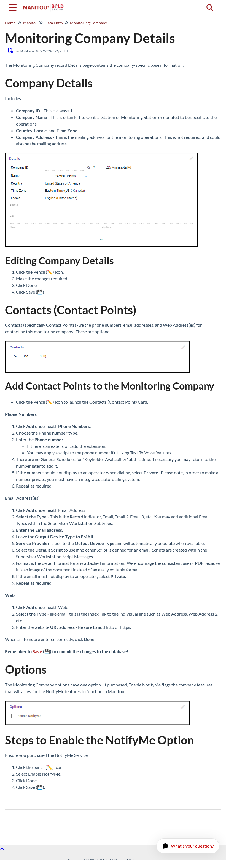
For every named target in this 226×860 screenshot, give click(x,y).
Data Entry (54, 22)
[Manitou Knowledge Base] (43, 5)
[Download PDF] (11, 50)
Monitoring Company (88, 22)
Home (10, 22)
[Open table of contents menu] (14, 6)
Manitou (30, 22)
